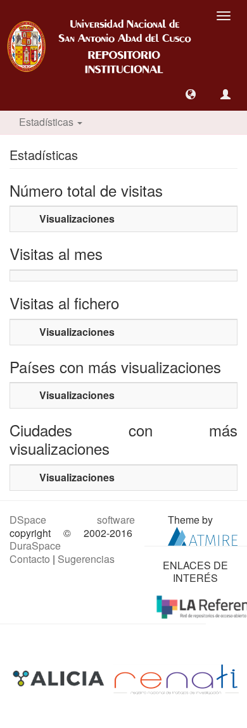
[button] (191, 94)
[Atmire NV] (203, 534)
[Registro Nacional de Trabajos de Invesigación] (176, 677)
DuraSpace (35, 545)
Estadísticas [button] (47, 121)
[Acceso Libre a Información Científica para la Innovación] (60, 677)
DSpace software (72, 519)
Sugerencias (86, 559)
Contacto (30, 559)
